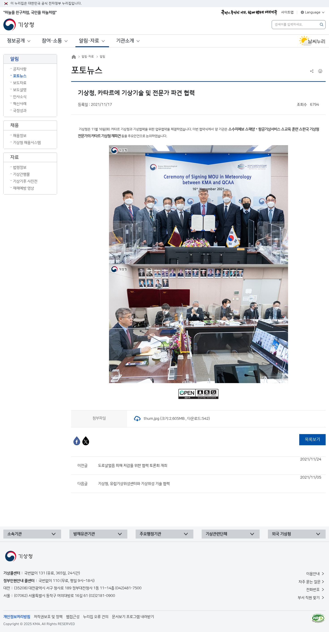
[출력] (320, 71)
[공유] (312, 71)
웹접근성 (72, 617)
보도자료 (19, 83)
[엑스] (85, 440)
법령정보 (19, 167)
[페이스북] (76, 440)
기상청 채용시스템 (27, 143)
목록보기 (312, 439)
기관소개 (125, 41)
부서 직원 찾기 (309, 598)
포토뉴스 (19, 76)
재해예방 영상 (23, 188)
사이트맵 (287, 12)
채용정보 (19, 136)
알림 (102, 56)
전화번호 (313, 590)
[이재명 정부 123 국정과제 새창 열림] (249, 12)
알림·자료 (89, 41)
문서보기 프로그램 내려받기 (133, 617)
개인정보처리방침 (16, 617)
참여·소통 (52, 41)
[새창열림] (312, 41)
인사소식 (19, 97)
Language (312, 12)
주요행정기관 (150, 534)
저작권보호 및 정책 (48, 617)
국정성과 (19, 111)
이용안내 (313, 574)
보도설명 (19, 90)
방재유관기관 (84, 534)
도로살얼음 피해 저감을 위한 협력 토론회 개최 (209, 462)
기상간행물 (21, 174)
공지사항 (19, 69)
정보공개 (16, 41)
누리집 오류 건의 (95, 617)
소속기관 (14, 534)
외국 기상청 (281, 534)
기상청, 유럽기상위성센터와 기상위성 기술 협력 (209, 480)
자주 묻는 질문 (309, 582)
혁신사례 (19, 104)
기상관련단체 (216, 534)
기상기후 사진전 (25, 181)
